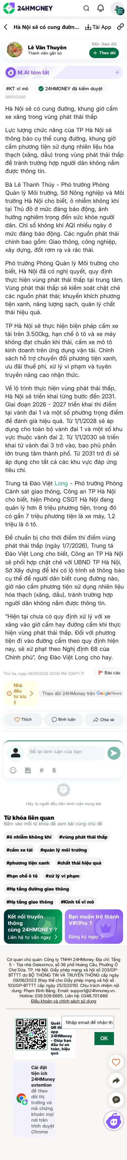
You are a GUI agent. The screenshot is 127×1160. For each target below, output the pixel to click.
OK (104, 1038)
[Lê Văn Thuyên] (15, 50)
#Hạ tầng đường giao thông (38, 889)
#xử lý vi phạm (62, 876)
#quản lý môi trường (63, 850)
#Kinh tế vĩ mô (77, 901)
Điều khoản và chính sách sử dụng (63, 1001)
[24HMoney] (28, 8)
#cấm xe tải (20, 850)
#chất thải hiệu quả (79, 863)
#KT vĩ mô (17, 88)
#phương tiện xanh (28, 863)
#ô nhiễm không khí (29, 837)
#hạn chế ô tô (22, 876)
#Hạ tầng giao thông (30, 901)
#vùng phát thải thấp (83, 837)
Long (61, 483)
